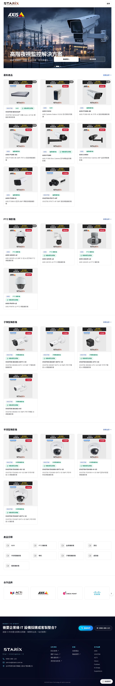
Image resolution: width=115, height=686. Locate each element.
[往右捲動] (111, 593)
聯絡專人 (66, 59)
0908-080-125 (11, 659)
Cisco (96, 661)
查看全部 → (107, 75)
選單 (108, 4)
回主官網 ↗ (55, 651)
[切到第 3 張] (60, 66)
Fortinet (97, 664)
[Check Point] (70, 593)
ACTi (96, 658)
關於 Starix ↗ (55, 654)
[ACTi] (16, 593)
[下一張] (106, 37)
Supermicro (98, 671)
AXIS (95, 651)
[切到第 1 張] (54, 66)
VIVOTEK (97, 654)
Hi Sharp (97, 668)
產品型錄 (93, 59)
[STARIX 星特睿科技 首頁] (13, 649)
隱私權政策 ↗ (56, 658)
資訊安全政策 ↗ (56, 661)
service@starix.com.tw (14, 662)
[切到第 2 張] (57, 66)
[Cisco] (97, 593)
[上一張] (8, 37)
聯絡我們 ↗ (76, 654)
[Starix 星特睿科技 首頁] (11, 3)
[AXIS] (43, 593)
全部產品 (75, 651)
